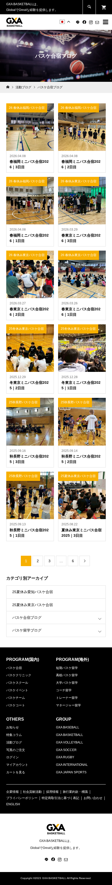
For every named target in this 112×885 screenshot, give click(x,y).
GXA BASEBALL (67, 727)
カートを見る (15, 772)
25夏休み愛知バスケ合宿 (32, 592)
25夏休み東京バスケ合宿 (32, 605)
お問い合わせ (93, 798)
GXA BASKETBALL (69, 735)
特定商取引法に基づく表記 (60, 798)
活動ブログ (14, 742)
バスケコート (15, 705)
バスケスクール (17, 683)
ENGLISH (13, 804)
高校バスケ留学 (67, 675)
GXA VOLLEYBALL (69, 742)
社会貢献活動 (32, 792)
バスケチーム (15, 698)
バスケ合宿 (14, 668)
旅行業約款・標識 (75, 792)
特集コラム (14, 735)
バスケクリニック (18, 675)
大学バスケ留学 (67, 683)
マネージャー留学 (68, 705)
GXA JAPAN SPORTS (71, 772)
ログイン (12, 757)
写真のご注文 (15, 750)
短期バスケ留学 (67, 668)
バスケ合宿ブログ (26, 617)
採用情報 (52, 792)
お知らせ (12, 727)
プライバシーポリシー (22, 798)
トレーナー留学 (67, 698)
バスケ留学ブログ (26, 630)
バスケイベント (17, 690)
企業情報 (12, 792)
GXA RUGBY (65, 757)
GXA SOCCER (66, 750)
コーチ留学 (64, 690)
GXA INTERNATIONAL (72, 765)
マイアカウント (17, 765)
